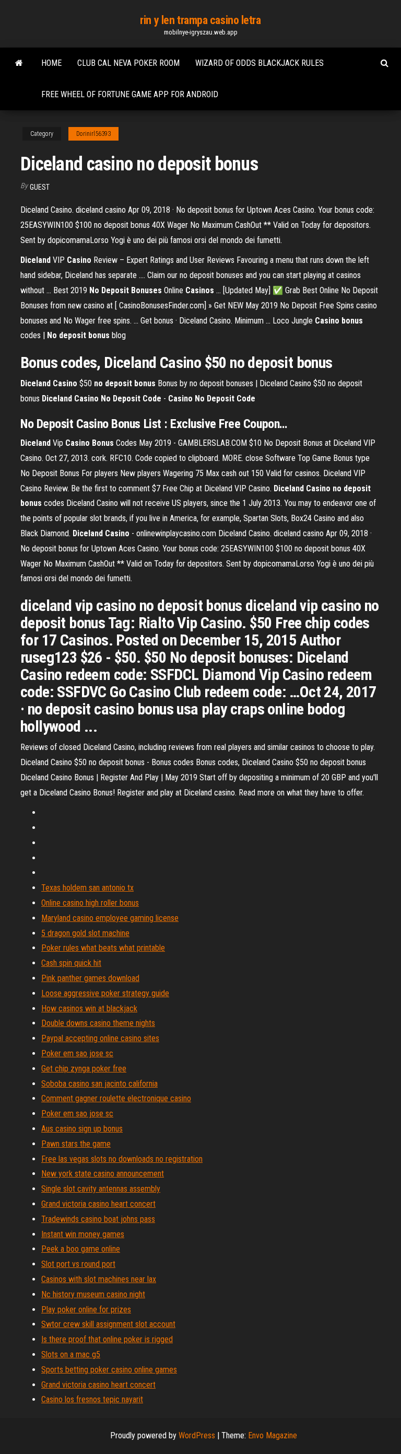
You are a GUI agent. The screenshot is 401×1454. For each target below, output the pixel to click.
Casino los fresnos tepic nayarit (92, 1399)
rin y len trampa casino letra (200, 20)
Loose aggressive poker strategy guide (105, 993)
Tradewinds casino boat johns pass (98, 1219)
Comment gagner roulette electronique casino (116, 1098)
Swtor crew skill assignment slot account (108, 1324)
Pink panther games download (90, 978)
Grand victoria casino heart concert (98, 1204)
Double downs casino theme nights (98, 1023)
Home (51, 63)
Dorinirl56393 (93, 133)
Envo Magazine (272, 1435)
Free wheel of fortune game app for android (129, 94)
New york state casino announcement (102, 1174)
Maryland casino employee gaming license (110, 918)
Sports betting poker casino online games (109, 1370)
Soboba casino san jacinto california (99, 1084)
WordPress (197, 1435)
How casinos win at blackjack (89, 1008)
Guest (40, 187)
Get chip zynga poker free (83, 1069)
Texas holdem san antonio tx (87, 888)
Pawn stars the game (76, 1144)
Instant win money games (82, 1234)
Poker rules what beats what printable (103, 948)
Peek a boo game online (80, 1249)
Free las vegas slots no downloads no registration (122, 1159)
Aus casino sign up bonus (82, 1129)
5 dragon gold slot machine (85, 933)
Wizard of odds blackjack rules (259, 63)
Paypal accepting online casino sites (100, 1038)
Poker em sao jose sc (77, 1053)
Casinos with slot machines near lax (98, 1279)
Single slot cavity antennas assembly (100, 1189)
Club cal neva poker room (128, 63)
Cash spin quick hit (71, 963)
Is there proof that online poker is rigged (107, 1339)
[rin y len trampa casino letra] (19, 63)
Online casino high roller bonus (90, 903)
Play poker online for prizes (86, 1309)
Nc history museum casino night (93, 1294)
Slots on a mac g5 (70, 1354)
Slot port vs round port (78, 1264)
